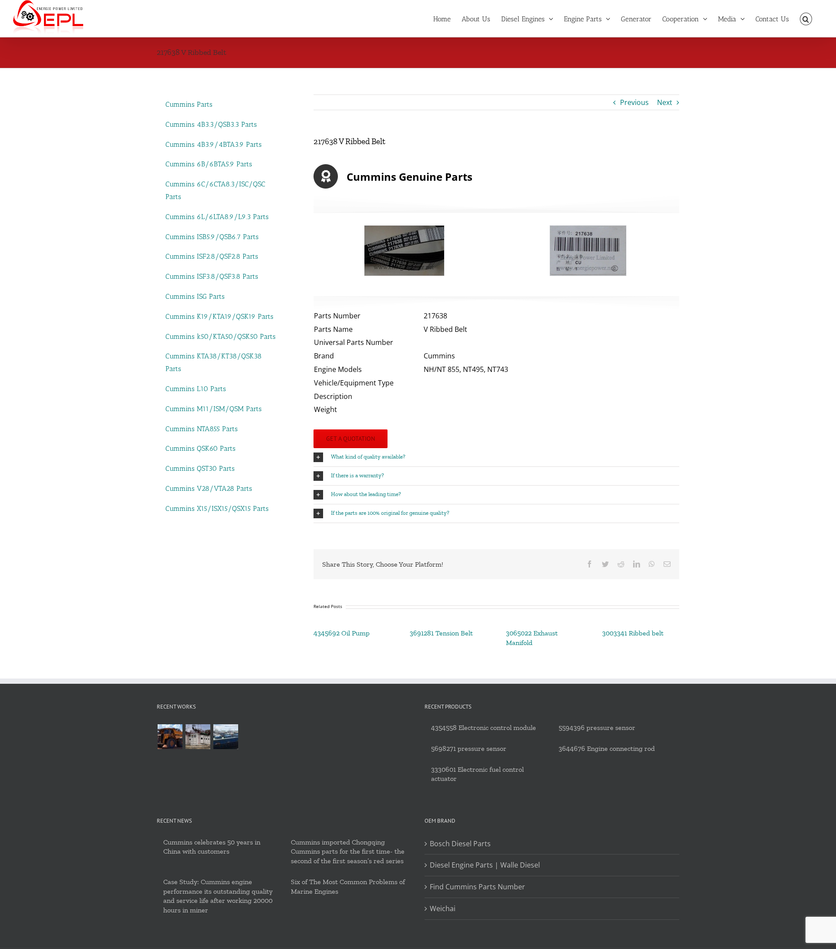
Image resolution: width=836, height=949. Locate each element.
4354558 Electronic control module (483, 727)
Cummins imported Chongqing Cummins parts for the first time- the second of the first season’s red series (348, 851)
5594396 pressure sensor (597, 727)
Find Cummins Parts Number (477, 887)
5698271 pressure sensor (468, 748)
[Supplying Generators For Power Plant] (198, 736)
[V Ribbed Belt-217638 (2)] (588, 251)
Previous (634, 102)
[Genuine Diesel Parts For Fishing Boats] (225, 736)
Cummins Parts (188, 104)
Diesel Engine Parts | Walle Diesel (485, 865)
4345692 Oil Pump (342, 633)
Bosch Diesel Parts (460, 843)
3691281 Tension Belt (441, 633)
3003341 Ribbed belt (633, 633)
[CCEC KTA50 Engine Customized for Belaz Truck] (170, 736)
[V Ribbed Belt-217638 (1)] (404, 251)
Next (664, 102)
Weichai (442, 908)
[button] (806, 18)
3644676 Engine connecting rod (607, 748)
